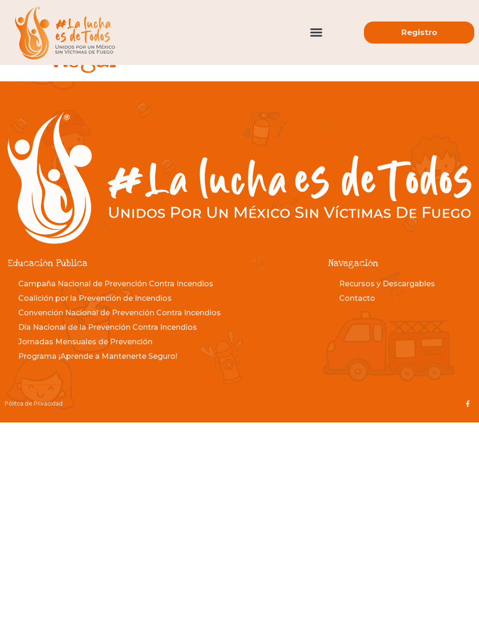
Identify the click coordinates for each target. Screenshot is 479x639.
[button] (316, 32)
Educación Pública (47, 263)
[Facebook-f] (467, 403)
